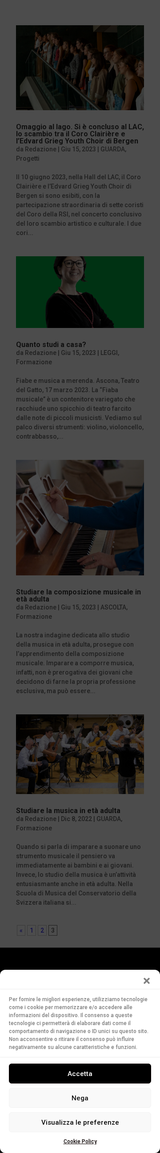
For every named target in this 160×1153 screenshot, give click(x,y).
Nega (80, 1098)
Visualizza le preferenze (80, 1122)
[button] (146, 980)
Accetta (80, 1074)
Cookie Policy (80, 1141)
